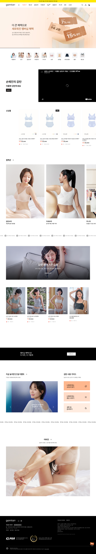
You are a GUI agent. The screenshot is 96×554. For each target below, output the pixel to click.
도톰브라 (54, 5)
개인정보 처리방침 (61, 520)
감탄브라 (36, 5)
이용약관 (68, 520)
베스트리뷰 (17, 530)
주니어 (60, 5)
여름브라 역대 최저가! (48, 1)
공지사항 (12, 530)
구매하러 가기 (48, 273)
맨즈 (65, 5)
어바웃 (7, 530)
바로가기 (8, 90)
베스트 (30, 5)
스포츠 (70, 5)
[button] (10, 406)
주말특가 (24, 5)
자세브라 (43, 5)
